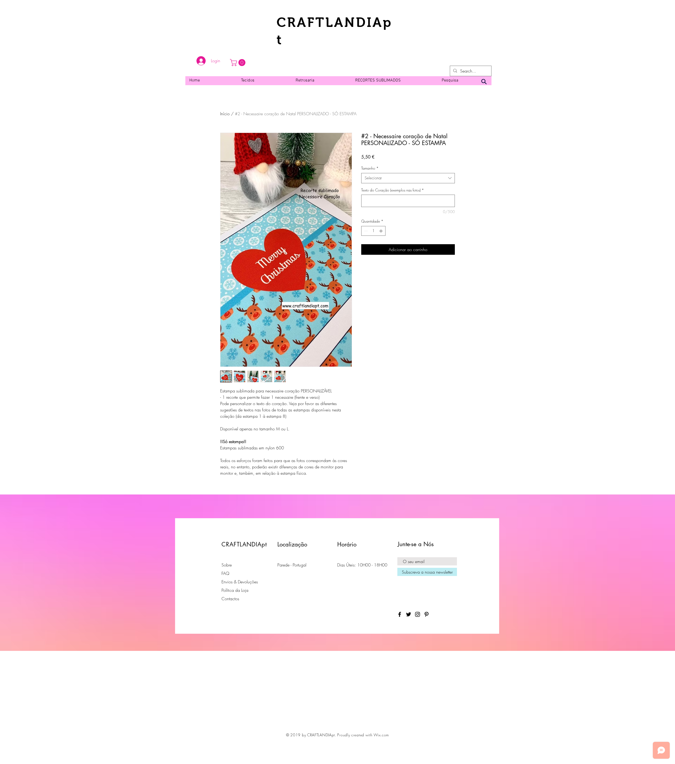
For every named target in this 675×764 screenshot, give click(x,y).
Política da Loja (234, 590)
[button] (238, 62)
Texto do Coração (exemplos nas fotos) (392, 190)
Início (225, 114)
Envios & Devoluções (239, 582)
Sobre (226, 565)
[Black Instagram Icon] (417, 614)
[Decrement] (365, 231)
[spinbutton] (373, 231)
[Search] (483, 81)
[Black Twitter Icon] (408, 614)
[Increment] (381, 231)
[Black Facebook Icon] (399, 614)
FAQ (225, 573)
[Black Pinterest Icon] (426, 614)
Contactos (230, 599)
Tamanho (370, 168)
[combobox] (408, 178)
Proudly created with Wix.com (363, 734)
